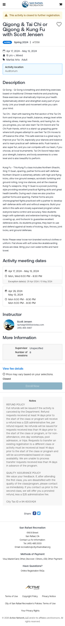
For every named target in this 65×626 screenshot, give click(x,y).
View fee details (13, 368)
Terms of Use (49, 603)
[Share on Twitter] (39, 514)
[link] (8, 324)
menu (4, 4)
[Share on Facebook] (34, 514)
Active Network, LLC (19, 618)
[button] (59, 24)
